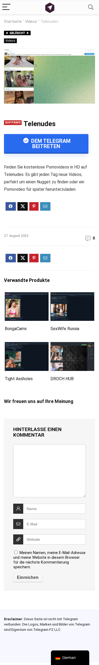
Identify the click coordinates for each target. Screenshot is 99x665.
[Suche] (90, 7)
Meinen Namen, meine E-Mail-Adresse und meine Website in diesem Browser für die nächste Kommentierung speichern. (49, 559)
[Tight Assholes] (27, 345)
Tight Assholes (19, 378)
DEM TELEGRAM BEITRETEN (50, 143)
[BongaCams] (27, 295)
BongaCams (16, 328)
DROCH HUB (62, 378)
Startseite (13, 21)
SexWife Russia (64, 328)
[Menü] (6, 7)
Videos (31, 21)
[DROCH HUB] (72, 345)
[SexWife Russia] (72, 295)
